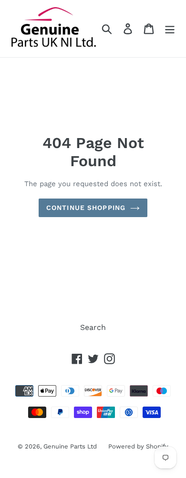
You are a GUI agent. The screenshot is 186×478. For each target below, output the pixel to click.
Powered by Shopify (138, 446)
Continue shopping (85, 207)
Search (93, 327)
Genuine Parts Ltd (71, 446)
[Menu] (169, 29)
